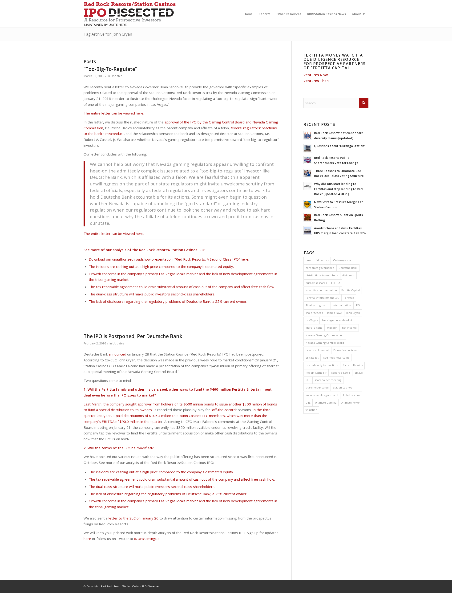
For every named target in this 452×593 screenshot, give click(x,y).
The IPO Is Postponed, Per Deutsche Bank (133, 336)
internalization (342, 305)
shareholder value (317, 387)
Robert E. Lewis (340, 372)
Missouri (332, 327)
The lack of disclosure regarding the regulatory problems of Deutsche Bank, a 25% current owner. (168, 301)
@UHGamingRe (147, 538)
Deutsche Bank (348, 268)
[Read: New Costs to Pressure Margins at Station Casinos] (307, 204)
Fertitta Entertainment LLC (322, 297)
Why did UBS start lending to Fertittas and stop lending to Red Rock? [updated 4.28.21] (338, 189)
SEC (308, 380)
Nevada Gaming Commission (324, 335)
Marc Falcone (314, 327)
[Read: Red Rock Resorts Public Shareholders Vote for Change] (307, 160)
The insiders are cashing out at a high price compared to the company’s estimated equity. (161, 266)
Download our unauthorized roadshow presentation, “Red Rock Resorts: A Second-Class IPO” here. (169, 259)
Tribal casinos (351, 395)
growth (323, 305)
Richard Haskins (353, 365)
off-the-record (224, 409)
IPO (357, 305)
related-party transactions (322, 365)
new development (317, 350)
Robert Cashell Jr (316, 372)
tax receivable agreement (322, 395)
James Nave (334, 313)
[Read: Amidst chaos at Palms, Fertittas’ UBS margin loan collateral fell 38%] (307, 230)
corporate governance (320, 268)
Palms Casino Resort (346, 350)
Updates (116, 76)
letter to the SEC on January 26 (133, 518)
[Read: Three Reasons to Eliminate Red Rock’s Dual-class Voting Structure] (307, 173)
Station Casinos (342, 387)
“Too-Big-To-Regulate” (110, 69)
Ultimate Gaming (325, 402)
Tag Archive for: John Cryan (108, 34)
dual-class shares (316, 283)
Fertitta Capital (350, 290)
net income (349, 327)
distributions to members (322, 275)
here (87, 538)
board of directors (317, 260)
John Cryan (353, 313)
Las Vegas (312, 320)
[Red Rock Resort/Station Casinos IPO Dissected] (131, 14)
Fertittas (348, 297)
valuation (311, 410)
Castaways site (342, 260)
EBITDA (335, 283)
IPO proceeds (314, 313)
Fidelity (310, 305)
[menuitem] (248, 14)
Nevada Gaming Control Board (325, 342)
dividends (348, 275)
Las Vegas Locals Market (337, 320)
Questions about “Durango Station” (339, 146)
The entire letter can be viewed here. (114, 113)
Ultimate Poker (350, 402)
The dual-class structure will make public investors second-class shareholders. (152, 294)
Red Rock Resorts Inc (336, 357)
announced (117, 354)
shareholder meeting (328, 380)
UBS (308, 402)
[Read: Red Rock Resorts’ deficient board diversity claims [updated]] (307, 135)
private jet (312, 357)
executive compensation (321, 290)
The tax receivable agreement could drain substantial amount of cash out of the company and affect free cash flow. (182, 286)
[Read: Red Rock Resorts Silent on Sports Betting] (307, 217)
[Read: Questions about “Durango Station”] (307, 148)
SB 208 (359, 372)
